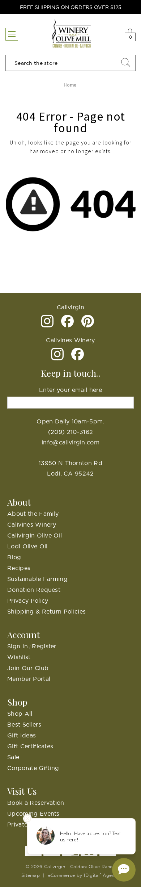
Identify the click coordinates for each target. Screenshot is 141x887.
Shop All (20, 713)
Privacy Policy (27, 600)
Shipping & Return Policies (46, 611)
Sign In (17, 646)
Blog (14, 557)
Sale (13, 757)
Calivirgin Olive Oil (34, 535)
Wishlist (19, 657)
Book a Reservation (35, 802)
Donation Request (33, 589)
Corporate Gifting (33, 767)
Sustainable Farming (37, 578)
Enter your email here (70, 389)
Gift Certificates (30, 746)
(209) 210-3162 (70, 431)
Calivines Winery (31, 524)
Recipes (18, 568)
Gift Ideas (21, 735)
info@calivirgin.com (70, 442)
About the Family (33, 513)
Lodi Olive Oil (27, 546)
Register (44, 646)
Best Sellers (24, 724)
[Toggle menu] (11, 34)
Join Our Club (27, 667)
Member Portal (28, 678)
